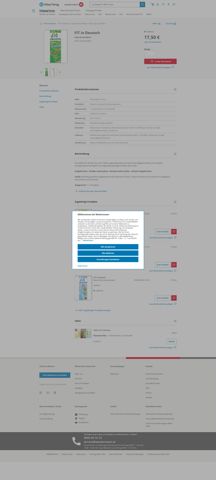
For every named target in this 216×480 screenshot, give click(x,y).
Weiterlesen (88, 240)
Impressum (82, 266)
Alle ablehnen (108, 253)
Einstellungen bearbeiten (108, 259)
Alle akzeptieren (108, 247)
